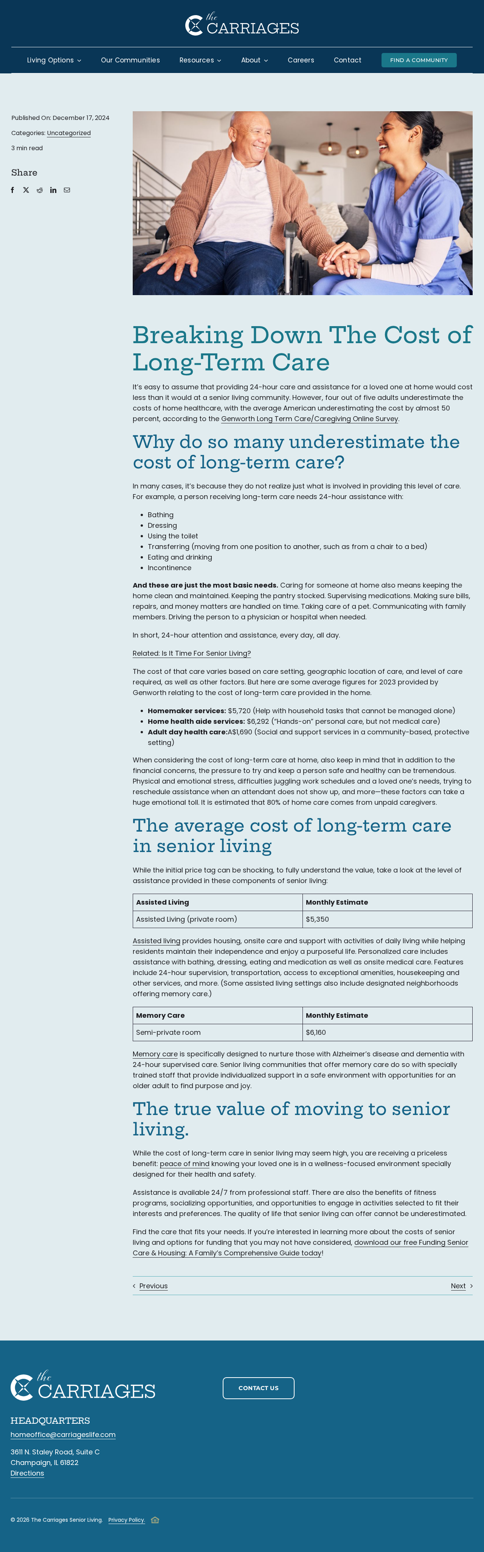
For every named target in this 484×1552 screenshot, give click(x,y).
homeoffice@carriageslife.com (63, 1434)
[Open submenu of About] (264, 60)
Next (458, 1286)
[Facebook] (12, 190)
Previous (154, 1286)
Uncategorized (69, 133)
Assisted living (156, 941)
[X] (26, 190)
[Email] (67, 190)
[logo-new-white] (242, 14)
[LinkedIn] (53, 190)
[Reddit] (40, 190)
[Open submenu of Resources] (218, 60)
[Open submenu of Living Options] (77, 60)
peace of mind (184, 1163)
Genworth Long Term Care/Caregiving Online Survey (309, 418)
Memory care (155, 1054)
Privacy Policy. (127, 1520)
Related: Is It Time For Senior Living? (192, 653)
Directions (27, 1473)
